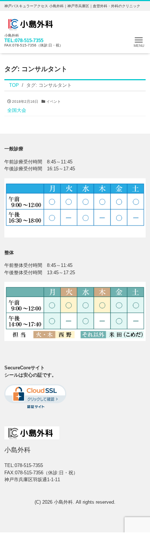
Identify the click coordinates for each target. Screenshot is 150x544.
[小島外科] (31, 23)
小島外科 (63, 502)
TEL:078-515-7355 (23, 40)
